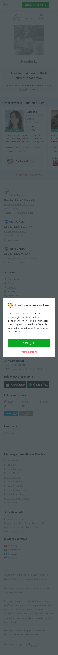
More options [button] (29, 352)
